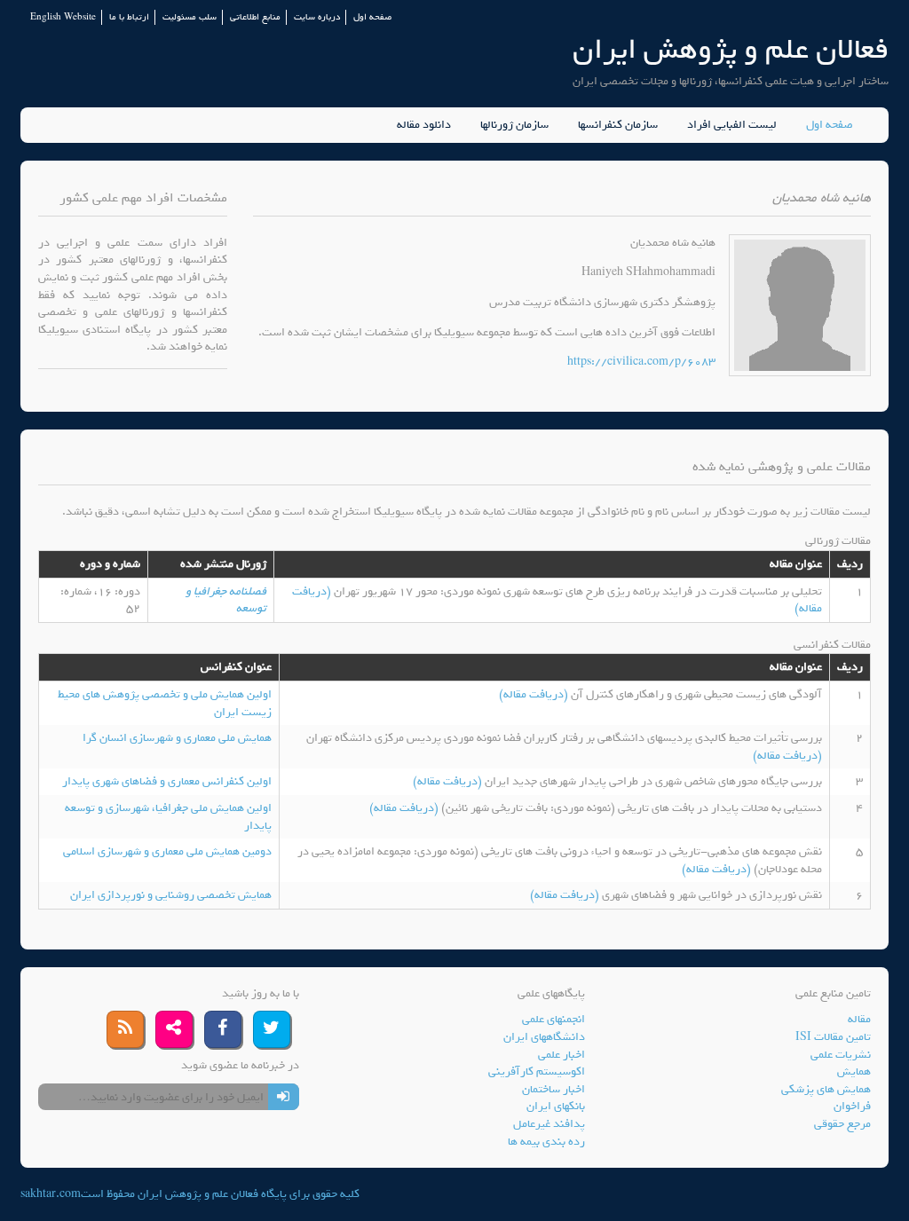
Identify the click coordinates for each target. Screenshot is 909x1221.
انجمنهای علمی (553, 1019)
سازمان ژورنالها (514, 125)
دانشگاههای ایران (544, 1037)
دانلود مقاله (424, 125)
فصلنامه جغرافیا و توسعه (226, 600)
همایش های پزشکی (826, 1089)
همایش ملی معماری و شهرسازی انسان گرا (177, 738)
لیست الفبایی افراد (732, 125)
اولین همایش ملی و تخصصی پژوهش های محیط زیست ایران (165, 703)
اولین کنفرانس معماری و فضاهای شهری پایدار (167, 781)
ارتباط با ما (129, 17)
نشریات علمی (840, 1054)
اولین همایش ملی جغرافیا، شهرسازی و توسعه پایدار (168, 817)
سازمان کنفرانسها (618, 125)
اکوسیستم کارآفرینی (536, 1071)
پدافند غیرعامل (549, 1124)
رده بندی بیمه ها (546, 1141)
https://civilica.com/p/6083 (641, 361)
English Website (63, 17)
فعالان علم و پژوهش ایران (731, 49)
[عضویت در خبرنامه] (283, 1096)
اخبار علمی (561, 1054)
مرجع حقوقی (842, 1124)
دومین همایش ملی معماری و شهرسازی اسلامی (167, 851)
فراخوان (852, 1106)
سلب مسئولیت (189, 17)
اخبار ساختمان (553, 1089)
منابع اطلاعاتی (255, 17)
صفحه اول (372, 17)
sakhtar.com (50, 1194)
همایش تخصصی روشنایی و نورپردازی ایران (171, 895)
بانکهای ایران (555, 1106)
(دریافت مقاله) (535, 694)
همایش (854, 1071)
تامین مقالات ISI (833, 1037)
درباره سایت (317, 17)
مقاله (859, 1019)
